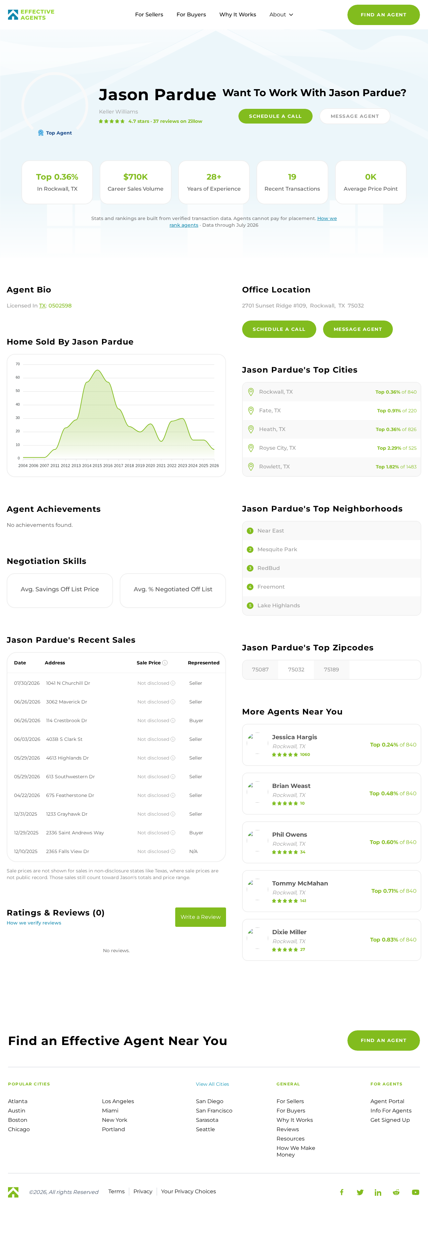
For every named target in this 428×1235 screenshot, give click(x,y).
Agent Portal (387, 1101)
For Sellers (149, 14)
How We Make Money (296, 1151)
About (278, 14)
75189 (331, 669)
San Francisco (214, 1110)
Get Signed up (390, 1120)
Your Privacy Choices (188, 1191)
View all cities (212, 1084)
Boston (17, 1120)
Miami (110, 1110)
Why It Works (237, 14)
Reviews (288, 1129)
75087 (260, 669)
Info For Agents (391, 1110)
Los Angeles (118, 1101)
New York (114, 1120)
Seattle (205, 1129)
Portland (113, 1129)
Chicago (19, 1129)
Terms (116, 1191)
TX (42, 305)
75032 (296, 669)
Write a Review (201, 917)
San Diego (209, 1101)
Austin (16, 1110)
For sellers (290, 1101)
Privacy (142, 1191)
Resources (291, 1139)
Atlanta (17, 1101)
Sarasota (207, 1120)
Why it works (295, 1120)
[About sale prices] (165, 662)
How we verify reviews (34, 923)
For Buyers (191, 14)
